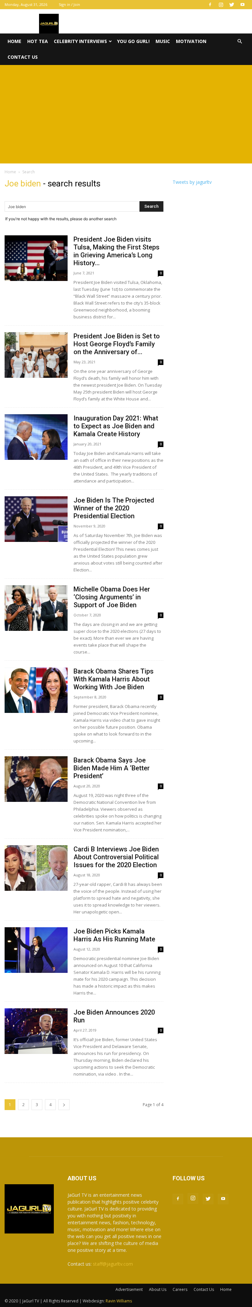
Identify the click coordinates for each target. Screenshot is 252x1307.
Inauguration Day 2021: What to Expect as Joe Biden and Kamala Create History (116, 426)
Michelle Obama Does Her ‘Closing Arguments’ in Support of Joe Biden (112, 597)
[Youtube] (242, 4)
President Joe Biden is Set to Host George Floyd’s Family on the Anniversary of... (117, 344)
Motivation (191, 41)
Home (14, 41)
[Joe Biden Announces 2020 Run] (36, 1031)
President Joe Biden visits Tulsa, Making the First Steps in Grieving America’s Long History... (116, 251)
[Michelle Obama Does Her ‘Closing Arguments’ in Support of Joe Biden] (36, 608)
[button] (239, 41)
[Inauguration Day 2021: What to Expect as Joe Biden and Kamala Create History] (36, 437)
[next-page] (64, 1104)
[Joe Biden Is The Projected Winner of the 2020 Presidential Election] (36, 519)
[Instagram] (221, 4)
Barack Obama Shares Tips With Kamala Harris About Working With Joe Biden (114, 679)
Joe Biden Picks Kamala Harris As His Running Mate (114, 935)
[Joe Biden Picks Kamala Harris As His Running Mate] (36, 950)
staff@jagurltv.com (113, 1264)
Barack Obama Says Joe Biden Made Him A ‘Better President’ (112, 768)
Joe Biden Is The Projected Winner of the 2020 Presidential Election (114, 508)
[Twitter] (232, 4)
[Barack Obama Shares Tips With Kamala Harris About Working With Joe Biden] (36, 690)
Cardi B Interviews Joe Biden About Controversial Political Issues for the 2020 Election (116, 857)
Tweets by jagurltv (192, 182)
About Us (157, 1289)
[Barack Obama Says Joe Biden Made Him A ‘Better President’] (36, 779)
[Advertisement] (126, 114)
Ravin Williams (119, 1301)
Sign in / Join (69, 4)
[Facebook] (210, 4)
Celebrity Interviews (80, 41)
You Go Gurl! (133, 41)
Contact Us (23, 57)
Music (163, 41)
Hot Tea (37, 41)
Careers (180, 1289)
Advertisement (129, 1289)
